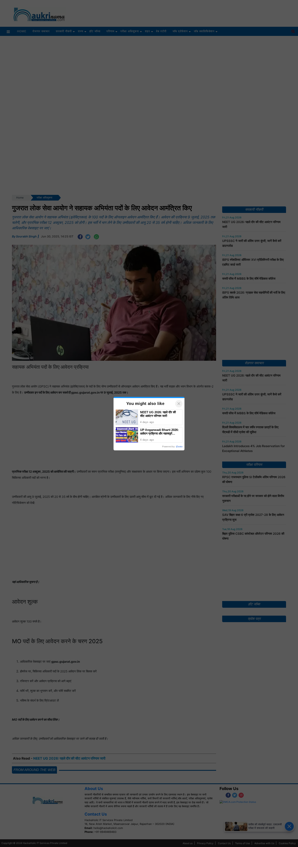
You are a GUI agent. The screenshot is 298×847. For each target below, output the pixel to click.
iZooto (179, 446)
